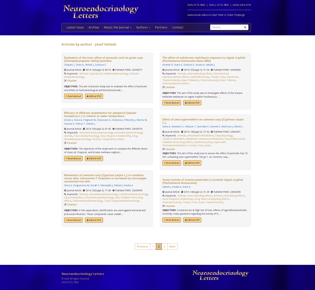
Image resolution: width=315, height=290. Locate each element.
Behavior (218, 195)
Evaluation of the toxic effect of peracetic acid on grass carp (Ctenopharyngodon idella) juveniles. (103, 59)
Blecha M (142, 119)
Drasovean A (104, 119)
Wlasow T (190, 126)
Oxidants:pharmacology (115, 73)
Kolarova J (117, 119)
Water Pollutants (190, 80)
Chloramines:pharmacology (99, 197)
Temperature (109, 139)
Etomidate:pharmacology (77, 139)
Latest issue (75, 27)
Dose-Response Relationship (115, 135)
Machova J (226, 126)
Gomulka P (203, 126)
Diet (117, 197)
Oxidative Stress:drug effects (177, 142)
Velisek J (89, 64)
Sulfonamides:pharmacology (88, 200)
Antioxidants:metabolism (200, 135)
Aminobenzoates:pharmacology (96, 132)
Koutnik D (167, 64)
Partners (161, 27)
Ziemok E (215, 126)
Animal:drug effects (234, 195)
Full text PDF (94, 96)
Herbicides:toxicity (199, 76)
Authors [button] (142, 27)
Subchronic (232, 76)
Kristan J (68, 119)
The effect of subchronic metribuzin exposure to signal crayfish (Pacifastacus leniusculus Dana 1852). (203, 59)
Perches (96, 139)
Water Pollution (227, 80)
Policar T (80, 123)
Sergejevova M (81, 185)
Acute (202, 202)
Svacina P (69, 123)
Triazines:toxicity (171, 80)
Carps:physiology (224, 135)
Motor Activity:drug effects (215, 198)
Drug (134, 135)
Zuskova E (100, 64)
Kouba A (128, 185)
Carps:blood (95, 73)
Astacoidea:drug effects (199, 73)
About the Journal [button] (117, 27)
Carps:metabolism (73, 197)
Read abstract (74, 96)
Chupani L (69, 64)
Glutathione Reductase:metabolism (204, 138)
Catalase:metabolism (173, 138)
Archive (94, 27)
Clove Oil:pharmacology (86, 135)
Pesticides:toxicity (171, 202)
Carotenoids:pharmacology (133, 194)
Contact (177, 27)
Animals (83, 73)
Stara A (80, 64)
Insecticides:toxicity (235, 138)
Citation (72, 80)
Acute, (207, 145)
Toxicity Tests (218, 76)
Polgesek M (89, 119)
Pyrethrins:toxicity (203, 142)
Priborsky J (129, 119)
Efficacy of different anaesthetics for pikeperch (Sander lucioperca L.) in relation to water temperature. (100, 114)
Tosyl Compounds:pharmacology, (122, 200)
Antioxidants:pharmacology (103, 194)
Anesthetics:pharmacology (129, 132)
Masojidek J (106, 185)
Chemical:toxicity (209, 80)
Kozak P (94, 185)
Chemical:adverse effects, (175, 83)
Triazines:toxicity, (215, 202)
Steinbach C (177, 126)
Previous (142, 246)
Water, (120, 139)
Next (172, 246)
